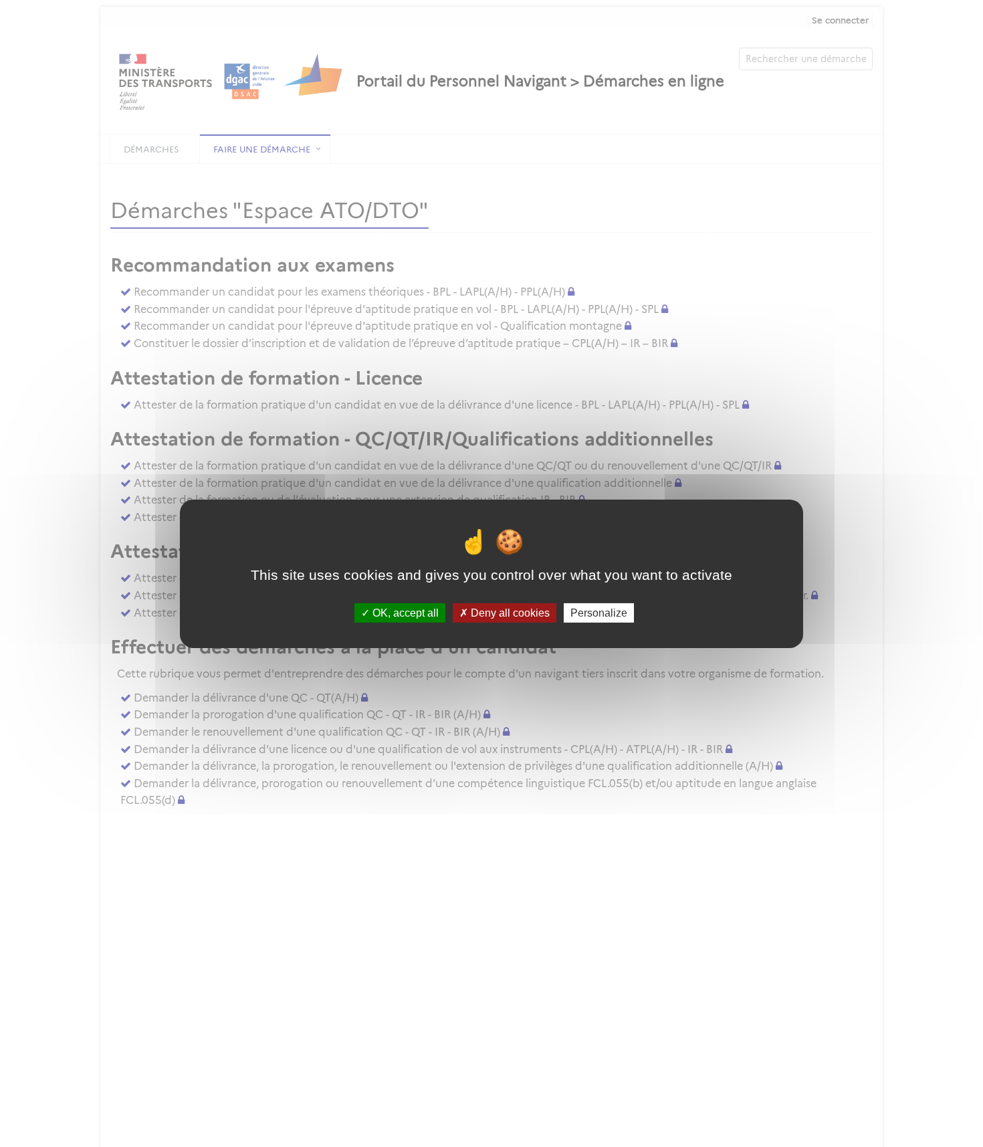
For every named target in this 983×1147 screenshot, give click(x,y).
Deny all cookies (509, 612)
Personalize (598, 612)
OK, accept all (404, 612)
